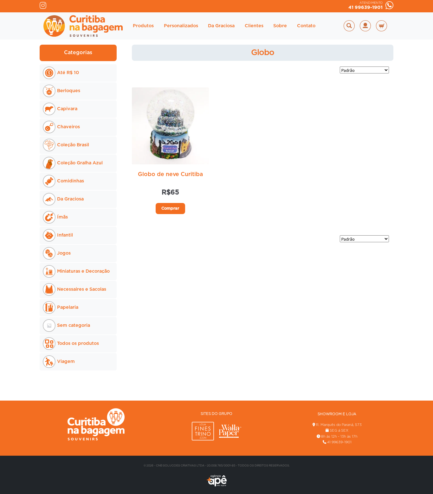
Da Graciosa (221, 25)
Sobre (280, 25)
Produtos (143, 25)
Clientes (254, 25)
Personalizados (181, 25)
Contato (306, 25)
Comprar (170, 208)
